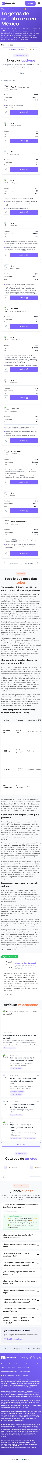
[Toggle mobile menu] (38, 3)
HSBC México (16, 339)
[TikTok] (39, 1357)
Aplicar (30, 3)
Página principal (5, 9)
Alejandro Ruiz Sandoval (25, 963)
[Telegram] (34, 1357)
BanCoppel (15, 154)
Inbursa (14, 382)
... (13, 9)
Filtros (22, 73)
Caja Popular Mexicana (19, 311)
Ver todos (20, 1144)
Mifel (13, 495)
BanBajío (14, 89)
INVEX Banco (16, 454)
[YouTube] (21, 1357)
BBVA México (16, 268)
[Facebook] (26, 1357)
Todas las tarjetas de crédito (15, 49)
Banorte (14, 225)
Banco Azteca (16, 125)
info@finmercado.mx (14, 1339)
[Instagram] (30, 1357)
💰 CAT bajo (34, 49)
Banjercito (15, 182)
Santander (15, 524)
